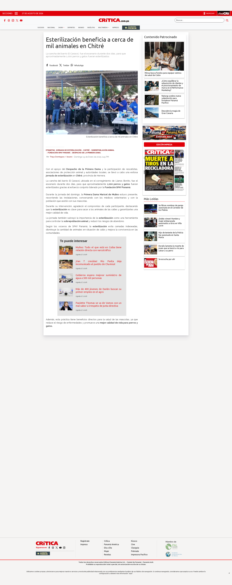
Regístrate (84, 541)
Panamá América (111, 544)
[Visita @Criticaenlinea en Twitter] (53, 547)
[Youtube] (21, 20)
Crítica (107, 541)
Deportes (71, 27)
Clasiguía (135, 548)
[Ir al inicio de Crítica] (115, 20)
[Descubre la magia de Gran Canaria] (152, 112)
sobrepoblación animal (102, 150)
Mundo (81, 27)
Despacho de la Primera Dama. (86, 153)
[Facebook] (5, 20)
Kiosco (134, 541)
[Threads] (9, 20)
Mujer (106, 551)
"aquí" (130, 573)
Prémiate (135, 551)
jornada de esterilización (68, 150)
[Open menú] (16, 13)
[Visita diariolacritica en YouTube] (60, 547)
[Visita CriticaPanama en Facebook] (49, 547)
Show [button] (60, 27)
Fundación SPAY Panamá (59, 153)
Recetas (107, 554)
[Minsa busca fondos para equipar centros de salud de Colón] (164, 56)
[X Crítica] (17, 20)
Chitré (86, 150)
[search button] (227, 20)
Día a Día (108, 548)
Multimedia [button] (103, 27)
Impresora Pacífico (139, 554)
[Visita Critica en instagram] (64, 547)
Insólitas (91, 27)
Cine (133, 544)
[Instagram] (13, 20)
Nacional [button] (51, 27)
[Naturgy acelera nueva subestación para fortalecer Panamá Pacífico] (152, 100)
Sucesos (41, 27)
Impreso (115, 27)
